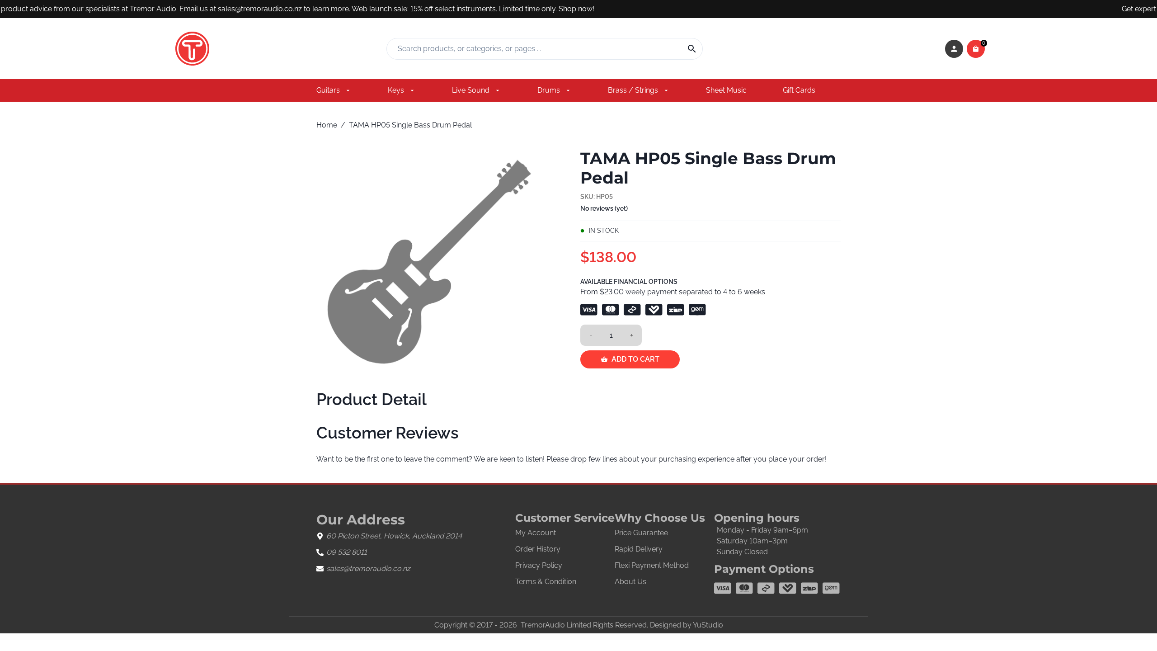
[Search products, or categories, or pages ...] (688, 49)
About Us (630, 581)
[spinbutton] (611, 335)
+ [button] (631, 335)
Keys (396, 90)
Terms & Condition (545, 581)
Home (326, 125)
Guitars (328, 90)
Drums (548, 90)
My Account (535, 532)
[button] (954, 49)
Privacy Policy (538, 565)
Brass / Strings (633, 90)
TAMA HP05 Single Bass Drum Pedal (410, 125)
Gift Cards (799, 90)
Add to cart (635, 359)
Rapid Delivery (639, 549)
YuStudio (708, 625)
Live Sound (470, 90)
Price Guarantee (641, 532)
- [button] (591, 335)
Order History (537, 549)
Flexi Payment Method (652, 565)
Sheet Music (726, 90)
